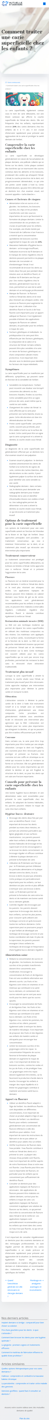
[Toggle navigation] (44, 4)
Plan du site (24, 1418)
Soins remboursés (14, 82)
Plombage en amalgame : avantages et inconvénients (35, 1285)
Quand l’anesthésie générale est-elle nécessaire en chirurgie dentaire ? (15, 1288)
